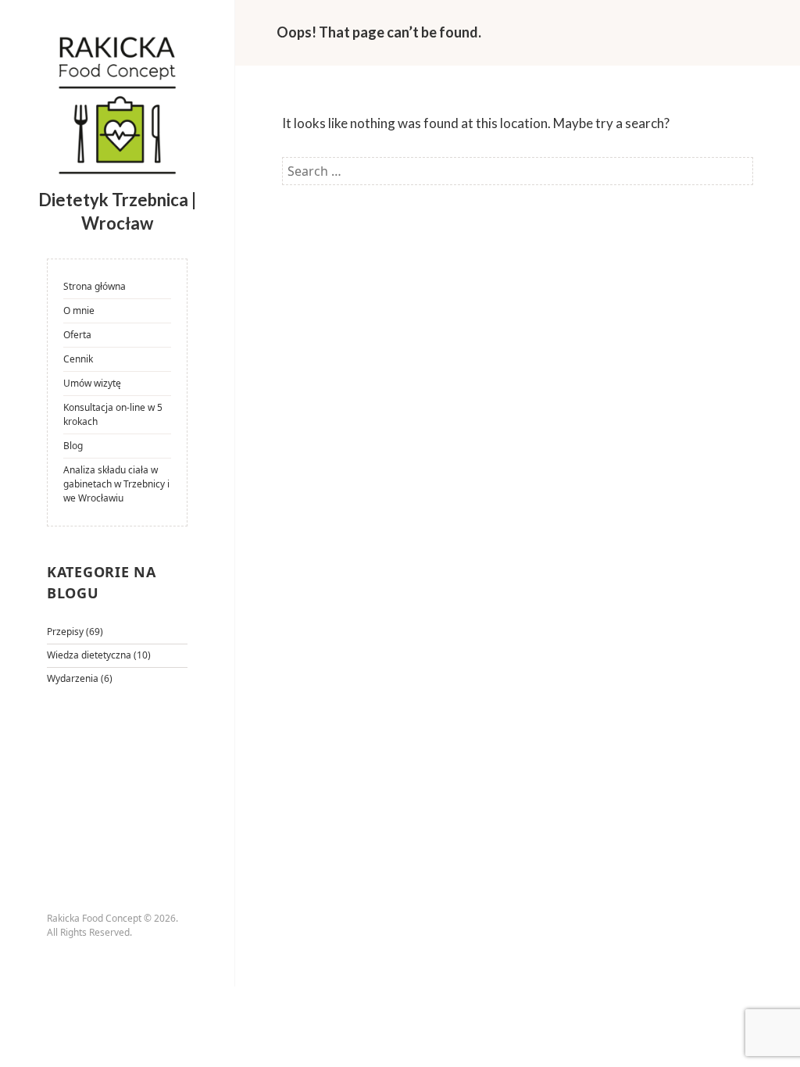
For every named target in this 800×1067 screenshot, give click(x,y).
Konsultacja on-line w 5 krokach (112, 414)
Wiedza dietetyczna (89, 655)
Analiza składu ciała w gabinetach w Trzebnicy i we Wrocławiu (116, 484)
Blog (73, 445)
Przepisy (65, 631)
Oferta (77, 334)
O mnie (79, 310)
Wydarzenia (72, 678)
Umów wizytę (92, 383)
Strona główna (94, 286)
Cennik (78, 359)
